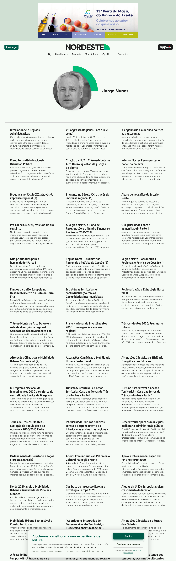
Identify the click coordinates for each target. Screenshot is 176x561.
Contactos (123, 54)
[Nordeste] (88, 47)
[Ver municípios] (97, 54)
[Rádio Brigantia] (165, 47)
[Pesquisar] (49, 54)
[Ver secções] (67, 54)
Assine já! (11, 47)
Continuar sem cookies (128, 544)
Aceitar (128, 536)
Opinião (106, 54)
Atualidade (60, 54)
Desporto (76, 54)
